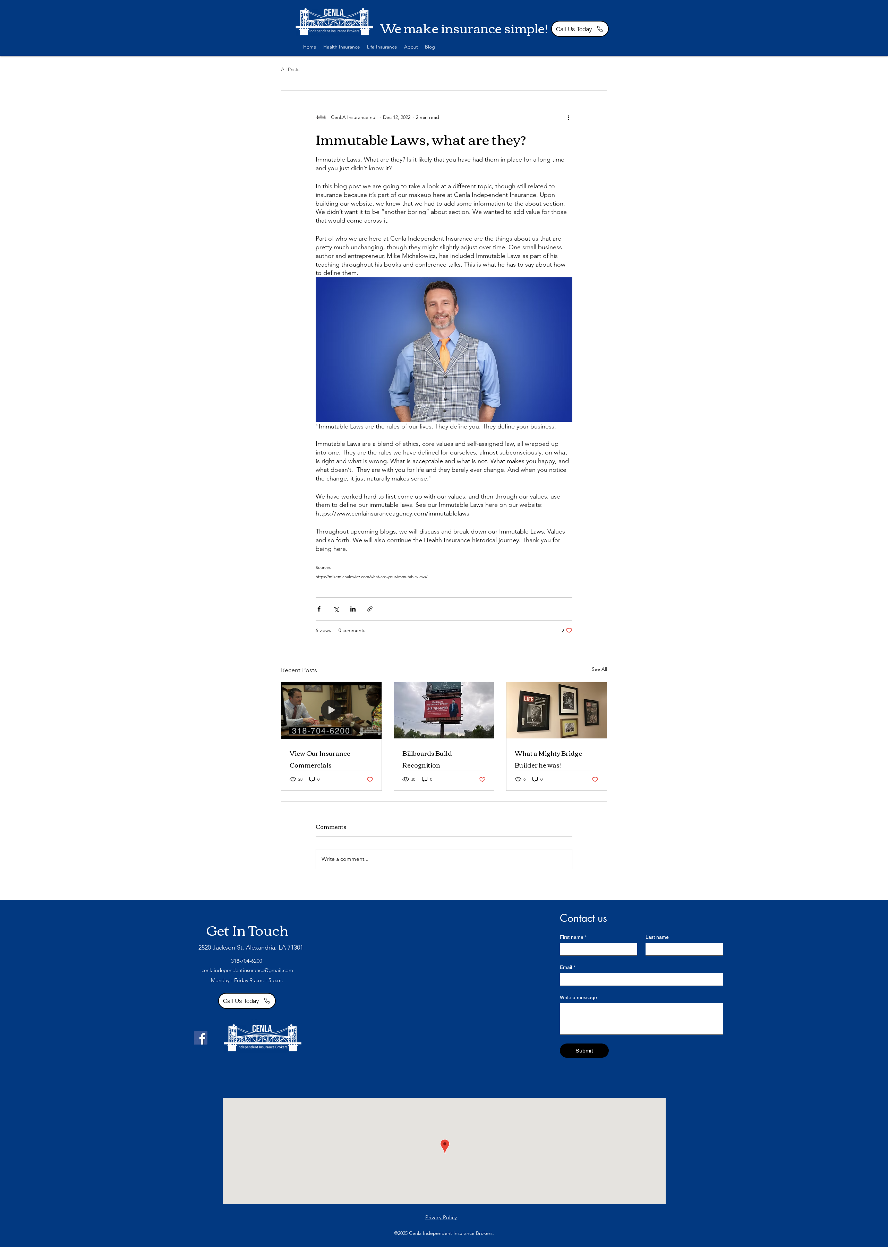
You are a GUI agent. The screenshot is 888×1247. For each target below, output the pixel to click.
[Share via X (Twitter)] (336, 609)
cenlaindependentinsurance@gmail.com (247, 970)
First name (573, 937)
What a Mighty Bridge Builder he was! (548, 759)
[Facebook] (200, 1038)
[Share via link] (370, 609)
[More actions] (568, 117)
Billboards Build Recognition (427, 759)
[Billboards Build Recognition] (444, 710)
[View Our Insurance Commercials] (331, 710)
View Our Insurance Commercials (320, 759)
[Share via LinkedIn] (353, 609)
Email (567, 967)
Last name (657, 937)
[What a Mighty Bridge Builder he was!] (556, 710)
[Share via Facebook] (319, 609)
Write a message (578, 997)
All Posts (290, 69)
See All (599, 669)
